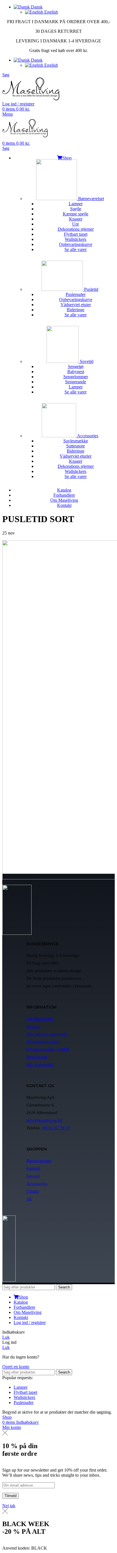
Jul (29, 1199)
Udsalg (32, 1191)
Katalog (33, 1026)
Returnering (36, 1057)
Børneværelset (90, 198)
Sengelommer (75, 376)
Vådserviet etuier (75, 304)
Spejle (75, 208)
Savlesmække (75, 440)
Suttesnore (75, 446)
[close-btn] (5, 1433)
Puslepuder (75, 294)
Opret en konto (15, 1366)
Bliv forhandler (39, 1064)
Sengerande (75, 381)
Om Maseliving (40, 1018)
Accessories (87, 435)
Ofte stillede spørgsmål (46, 1034)
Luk (6, 1337)
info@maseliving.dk (44, 1120)
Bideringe (75, 309)
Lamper (76, 203)
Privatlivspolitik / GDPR (47, 1049)
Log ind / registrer (30, 1322)
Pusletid (90, 289)
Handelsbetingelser (43, 1041)
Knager (75, 219)
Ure (75, 224)
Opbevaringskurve (75, 244)
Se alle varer (75, 249)
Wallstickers (75, 239)
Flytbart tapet (75, 234)
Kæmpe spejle (75, 213)
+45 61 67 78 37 (55, 1128)
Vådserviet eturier (75, 456)
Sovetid (86, 361)
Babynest (75, 371)
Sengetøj (75, 366)
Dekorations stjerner (76, 229)
